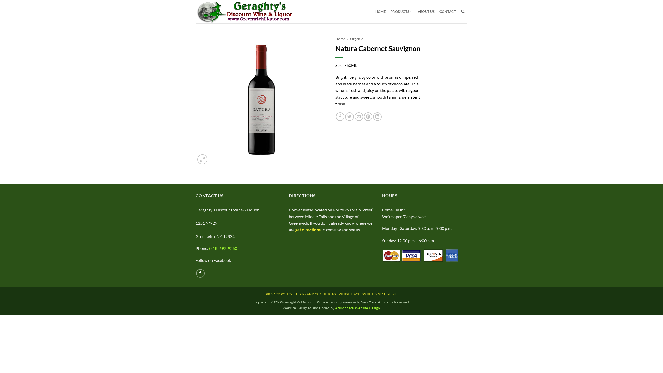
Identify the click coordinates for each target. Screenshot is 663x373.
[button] (202, 159)
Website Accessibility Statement (368, 294)
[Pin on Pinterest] (368, 116)
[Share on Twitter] (349, 116)
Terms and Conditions (316, 294)
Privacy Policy (279, 294)
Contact (447, 12)
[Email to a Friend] (359, 116)
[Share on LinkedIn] (377, 116)
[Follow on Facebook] (200, 273)
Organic (356, 39)
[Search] (462, 11)
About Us (426, 12)
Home (380, 12)
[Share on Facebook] (340, 116)
